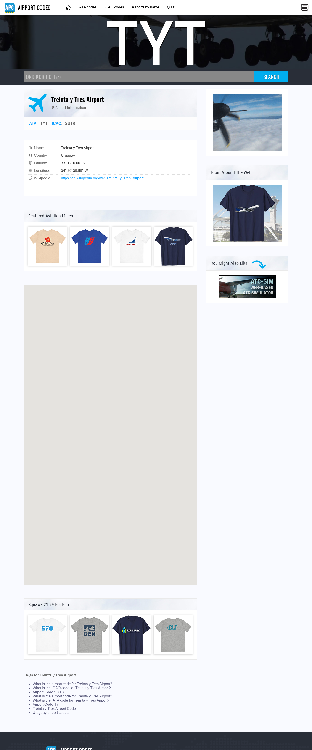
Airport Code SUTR (48, 692)
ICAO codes (114, 7)
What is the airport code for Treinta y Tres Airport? (72, 684)
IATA (32, 123)
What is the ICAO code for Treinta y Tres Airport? (72, 688)
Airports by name (145, 7)
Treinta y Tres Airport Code (54, 708)
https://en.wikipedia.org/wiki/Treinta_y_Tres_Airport (102, 178)
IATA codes (87, 7)
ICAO (56, 123)
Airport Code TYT (47, 704)
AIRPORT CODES (33, 7)
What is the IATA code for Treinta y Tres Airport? (71, 700)
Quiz (171, 7)
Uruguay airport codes (51, 713)
